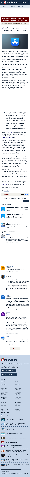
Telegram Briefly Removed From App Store (17, 207)
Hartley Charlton (4, 397)
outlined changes (12, 27)
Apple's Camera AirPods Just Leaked (14, 433)
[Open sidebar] (28, 2)
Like (13, 242)
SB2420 (4, 32)
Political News (5, 184)
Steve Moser (3, 407)
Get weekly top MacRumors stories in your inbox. (15, 198)
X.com (5, 384)
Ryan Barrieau (18, 402)
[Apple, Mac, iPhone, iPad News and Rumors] (11, 4)
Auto (24, 473)
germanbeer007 (9, 266)
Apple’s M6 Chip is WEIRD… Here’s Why (15, 419)
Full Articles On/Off (12, 473)
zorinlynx (8, 234)
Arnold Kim (3, 381)
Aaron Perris (17, 407)
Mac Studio (12, 6)
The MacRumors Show (11, 442)
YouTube (5, 415)
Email (2, 384)
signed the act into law (7, 137)
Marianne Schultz (18, 397)
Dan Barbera (3, 402)
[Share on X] (22, 194)
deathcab (8, 312)
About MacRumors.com (8, 370)
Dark (2, 474)
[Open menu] (2, 2)
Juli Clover (25, 23)
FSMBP (7, 336)
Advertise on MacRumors (9, 374)
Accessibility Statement (5, 471)
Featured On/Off (4, 473)
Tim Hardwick (18, 392)
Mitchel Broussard (4, 392)
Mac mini (4, 6)
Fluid (17, 473)
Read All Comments (15, 348)
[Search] (26, 2)
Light (27, 473)
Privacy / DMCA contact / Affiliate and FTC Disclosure (11, 469)
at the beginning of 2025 (16, 144)
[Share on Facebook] (26, 194)
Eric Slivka (17, 381)
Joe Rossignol (18, 386)
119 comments (6, 194)
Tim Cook (10, 132)
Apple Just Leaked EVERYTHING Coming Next (16, 438)
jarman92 (8, 275)
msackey (8, 295)
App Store (4, 28)
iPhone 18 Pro (21, 6)
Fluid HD (20, 473)
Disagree (16, 242)
